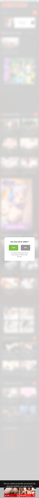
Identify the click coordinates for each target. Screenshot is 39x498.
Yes (13, 248)
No (25, 248)
